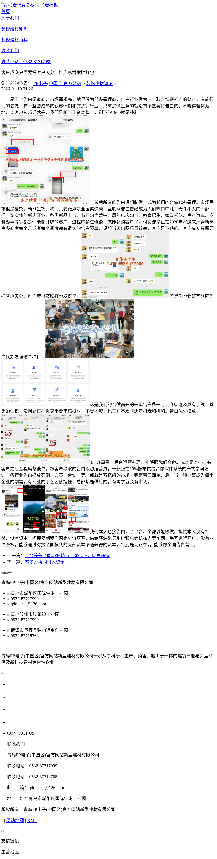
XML (32, 820)
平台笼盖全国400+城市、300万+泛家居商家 (67, 555)
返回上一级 (7, 573)
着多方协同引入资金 (45, 562)
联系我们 (17, 722)
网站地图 (15, 820)
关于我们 (17, 684)
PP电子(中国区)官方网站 (57, 83)
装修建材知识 (99, 83)
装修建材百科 (22, 709)
